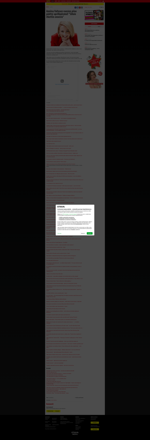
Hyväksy (89, 233)
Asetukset (83, 233)
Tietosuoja (59, 233)
